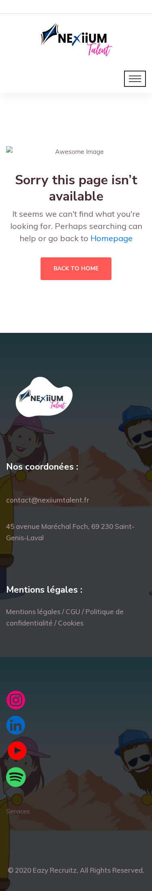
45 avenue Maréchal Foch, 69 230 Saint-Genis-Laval (70, 532)
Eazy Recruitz (55, 870)
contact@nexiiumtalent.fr (47, 500)
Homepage (111, 238)
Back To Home (76, 268)
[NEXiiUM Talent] (76, 38)
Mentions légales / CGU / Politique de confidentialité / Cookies (65, 617)
